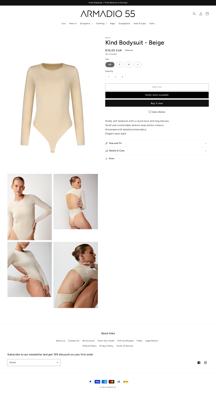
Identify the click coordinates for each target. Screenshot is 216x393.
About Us (60, 341)
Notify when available (157, 95)
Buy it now (157, 103)
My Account (88, 341)
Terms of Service (124, 346)
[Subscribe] (57, 362)
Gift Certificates (125, 341)
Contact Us (73, 341)
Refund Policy (90, 346)
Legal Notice (151, 341)
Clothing (100, 23)
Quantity (109, 71)
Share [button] (112, 158)
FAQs (139, 341)
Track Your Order (106, 341)
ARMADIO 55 (111, 387)
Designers (85, 23)
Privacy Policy (106, 346)
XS (109, 64)
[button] (86, 24)
